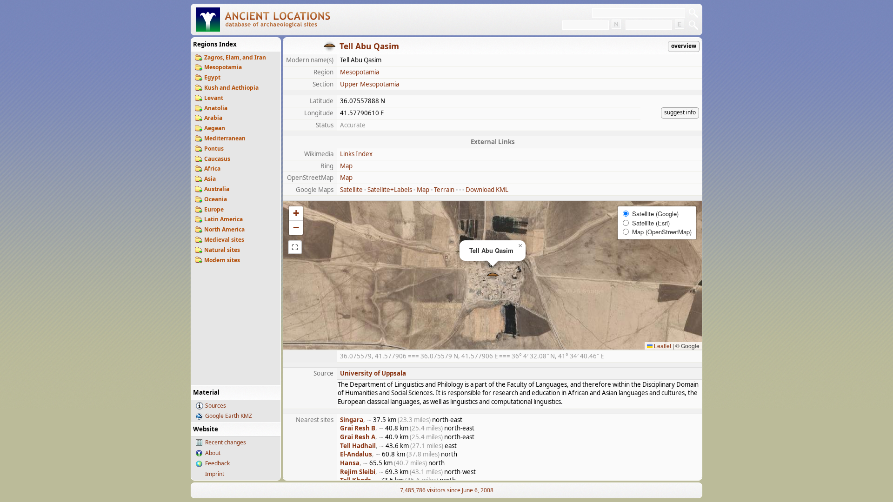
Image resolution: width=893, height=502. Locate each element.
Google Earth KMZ (228, 416)
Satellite (351, 189)
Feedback (217, 463)
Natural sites (222, 250)
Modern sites (222, 260)
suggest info (680, 112)
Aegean (214, 128)
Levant (213, 98)
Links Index (356, 154)
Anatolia (215, 108)
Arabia (213, 118)
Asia (210, 179)
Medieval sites (224, 240)
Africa (212, 168)
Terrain (444, 189)
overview (683, 46)
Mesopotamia (223, 67)
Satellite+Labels (389, 189)
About (212, 453)
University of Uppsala (373, 373)
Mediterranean (225, 138)
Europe (214, 209)
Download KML (487, 189)
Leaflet (662, 346)
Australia (216, 189)
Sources (215, 406)
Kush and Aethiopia (231, 88)
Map (346, 166)
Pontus (214, 148)
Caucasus (217, 159)
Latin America (223, 219)
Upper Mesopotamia (369, 84)
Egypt (212, 77)
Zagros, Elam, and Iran (235, 57)
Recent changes (225, 442)
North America (224, 229)
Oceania (215, 199)
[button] (492, 275)
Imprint (214, 474)
